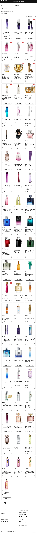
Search (20, 521)
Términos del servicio (23, 524)
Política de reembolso (23, 525)
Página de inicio (3, 11)
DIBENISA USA (18, 5)
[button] (35, 5)
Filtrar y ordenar (31, 16)
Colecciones (9, 11)
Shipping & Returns (22, 522)
